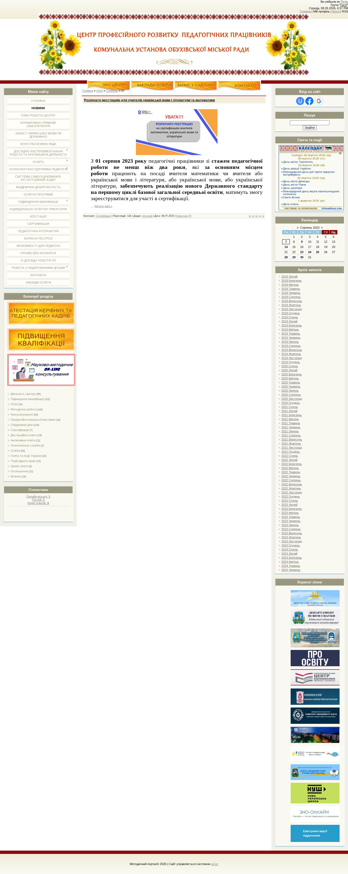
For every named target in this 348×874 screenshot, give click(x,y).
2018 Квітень (290, 284)
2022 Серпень (291, 480)
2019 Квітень (290, 329)
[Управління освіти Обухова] (315, 703)
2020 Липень (290, 390)
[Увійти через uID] (300, 101)
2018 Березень (291, 280)
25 (317, 252)
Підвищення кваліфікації (27, 399)
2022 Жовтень (291, 488)
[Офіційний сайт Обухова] (315, 742)
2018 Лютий (289, 276)
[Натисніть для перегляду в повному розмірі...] (176, 154)
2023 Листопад (291, 541)
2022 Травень (290, 472)
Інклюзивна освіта (23, 440)
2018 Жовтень (291, 305)
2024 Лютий (289, 553)
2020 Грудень (290, 402)
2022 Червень (290, 476)
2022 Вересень (291, 484)
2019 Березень (291, 325)
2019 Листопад (291, 358)
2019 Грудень (290, 362)
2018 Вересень (291, 301)
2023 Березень (291, 508)
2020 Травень (290, 382)
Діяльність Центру (23, 393)
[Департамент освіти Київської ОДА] (315, 624)
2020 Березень (291, 374)
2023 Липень (290, 525)
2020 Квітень (290, 378)
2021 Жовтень (291, 443)
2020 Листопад (291, 398)
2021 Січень (289, 406)
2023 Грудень (290, 545)
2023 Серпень (291, 529)
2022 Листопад (291, 492)
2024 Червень (290, 569)
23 (301, 252)
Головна (305, 11)
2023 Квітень (290, 512)
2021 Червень (290, 427)
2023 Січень (289, 500)
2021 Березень (291, 415)
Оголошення (19, 471)
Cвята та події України (26, 455)
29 (294, 257)
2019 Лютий (289, 321)
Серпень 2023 (309, 227)
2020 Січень (289, 366)
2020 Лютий (289, 370)
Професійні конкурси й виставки (33, 419)
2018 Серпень (291, 296)
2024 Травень (290, 565)
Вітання (16, 476)
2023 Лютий (289, 504)
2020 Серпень (291, 394)
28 (286, 257)
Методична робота (23, 409)
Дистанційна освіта (24, 435)
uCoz (214, 864)
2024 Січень (289, 549)
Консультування (22, 414)
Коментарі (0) (183, 216)
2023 (99, 90)
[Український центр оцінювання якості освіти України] (315, 684)
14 (286, 247)
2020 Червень (290, 386)
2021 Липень (290, 431)
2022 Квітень (290, 468)
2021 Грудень (290, 451)
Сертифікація (20, 430)
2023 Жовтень (291, 537)
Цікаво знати (19, 466)
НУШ (14, 404)
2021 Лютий (289, 411)
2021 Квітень (290, 419)
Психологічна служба (25, 445)
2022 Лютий (289, 459)
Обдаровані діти (22, 424)
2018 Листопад (291, 309)
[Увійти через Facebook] (309, 101)
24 (309, 252)
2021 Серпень (291, 435)
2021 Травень (290, 423)
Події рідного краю (23, 461)
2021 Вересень (291, 439)
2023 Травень (290, 516)
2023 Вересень (291, 533)
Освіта (15, 450)
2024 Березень (291, 557)
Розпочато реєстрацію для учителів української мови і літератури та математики (149, 100)
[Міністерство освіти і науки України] (315, 605)
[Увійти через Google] (319, 101)
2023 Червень (290, 521)
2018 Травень (290, 288)
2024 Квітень (290, 561)
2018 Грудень (290, 313)
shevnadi (147, 216)
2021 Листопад (291, 447)
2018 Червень (290, 292)
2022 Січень (289, 455)
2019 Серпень (291, 345)
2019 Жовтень (291, 354)
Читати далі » (103, 206)
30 (301, 257)
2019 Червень (290, 337)
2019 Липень (290, 341)
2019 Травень (290, 333)
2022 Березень (291, 464)
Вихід (336, 11)
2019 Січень (289, 317)
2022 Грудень (290, 496)
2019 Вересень (291, 349)
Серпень (112, 90)
